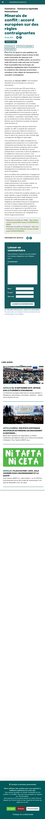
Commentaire (11, 263)
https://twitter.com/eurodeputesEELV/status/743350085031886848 (22, 222)
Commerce (10, 9)
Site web (11, 296)
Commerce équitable (27, 9)
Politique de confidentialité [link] (23, 814)
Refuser (21, 809)
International (11, 11)
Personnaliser (32, 809)
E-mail (10, 292)
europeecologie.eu (18, 2)
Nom (10, 288)
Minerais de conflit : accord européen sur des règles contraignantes (21, 24)
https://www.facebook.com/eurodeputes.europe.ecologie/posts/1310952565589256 (22, 229)
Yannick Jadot (11, 42)
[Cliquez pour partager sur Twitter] (17, 37)
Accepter (11, 809)
